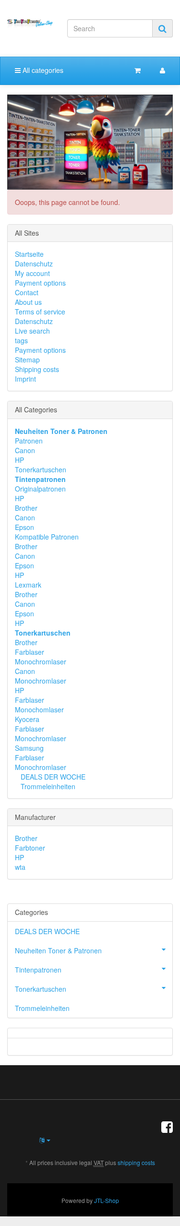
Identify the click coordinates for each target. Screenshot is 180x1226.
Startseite (29, 254)
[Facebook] (167, 1126)
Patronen (29, 440)
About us (28, 302)
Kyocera (27, 719)
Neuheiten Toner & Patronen (58, 950)
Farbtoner (30, 848)
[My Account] (162, 70)
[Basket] (137, 70)
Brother (26, 508)
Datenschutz (34, 263)
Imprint (25, 379)
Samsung (29, 748)
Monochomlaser (39, 709)
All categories (42, 70)
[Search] (162, 28)
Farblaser (29, 652)
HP (19, 460)
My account (32, 273)
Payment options (40, 283)
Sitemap (27, 359)
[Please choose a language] (44, 1140)
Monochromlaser (40, 661)
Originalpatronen (40, 488)
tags (21, 340)
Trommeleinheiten (47, 786)
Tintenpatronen (38, 969)
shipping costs (136, 1162)
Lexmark (28, 584)
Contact (26, 292)
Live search (32, 331)
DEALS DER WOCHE (52, 776)
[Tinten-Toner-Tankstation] (30, 23)
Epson (24, 527)
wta (20, 867)
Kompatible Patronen (47, 536)
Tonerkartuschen (40, 469)
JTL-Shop (106, 1200)
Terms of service (40, 311)
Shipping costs (37, 369)
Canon (25, 450)
